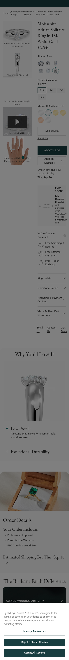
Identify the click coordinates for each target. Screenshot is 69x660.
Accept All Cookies (34, 653)
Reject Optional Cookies (34, 642)
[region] (34, 631)
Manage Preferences (34, 632)
